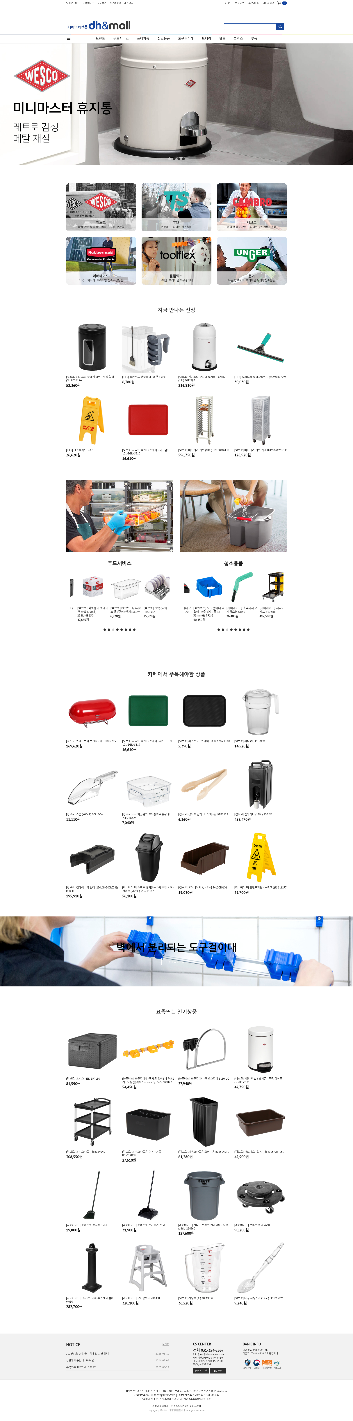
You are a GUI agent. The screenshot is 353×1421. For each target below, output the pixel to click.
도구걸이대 (186, 38)
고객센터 (87, 3)
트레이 (206, 38)
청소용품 (164, 38)
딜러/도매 (71, 3)
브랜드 (100, 38)
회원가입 (240, 3)
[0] (280, 3)
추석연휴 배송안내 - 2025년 (81, 1367)
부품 (254, 38)
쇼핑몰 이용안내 (160, 1406)
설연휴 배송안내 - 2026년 (80, 1360)
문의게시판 (201, 1370)
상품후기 (102, 3)
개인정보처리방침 (180, 1406)
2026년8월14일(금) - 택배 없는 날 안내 (87, 1353)
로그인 (227, 3)
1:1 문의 (218, 1370)
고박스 (238, 38)
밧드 (222, 38)
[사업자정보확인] (169, 1395)
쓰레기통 (143, 38)
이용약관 (196, 1406)
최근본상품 (115, 3)
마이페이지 (269, 3)
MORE (166, 1344)
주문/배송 (253, 3)
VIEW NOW (176, 962)
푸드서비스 (121, 38)
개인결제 (129, 3)
